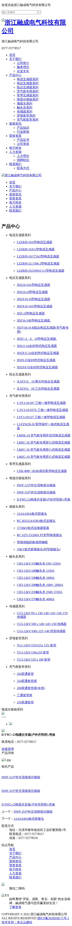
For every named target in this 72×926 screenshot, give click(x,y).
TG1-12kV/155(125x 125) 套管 (36, 645)
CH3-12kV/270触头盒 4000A (36, 599)
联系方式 (23, 168)
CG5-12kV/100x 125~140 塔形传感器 (41, 631)
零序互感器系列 (27, 95)
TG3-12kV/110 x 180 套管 (33, 659)
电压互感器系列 (27, 83)
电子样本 (15, 148)
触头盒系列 (24, 107)
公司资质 (23, 143)
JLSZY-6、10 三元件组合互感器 (38, 388)
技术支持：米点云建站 (17, 922)
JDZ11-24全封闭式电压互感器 (37, 346)
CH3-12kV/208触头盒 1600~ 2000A (40, 585)
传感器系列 (24, 111)
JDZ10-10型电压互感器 (32, 292)
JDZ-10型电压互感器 (31, 313)
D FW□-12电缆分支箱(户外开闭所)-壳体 (43, 499)
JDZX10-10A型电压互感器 (34, 306)
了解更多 (15, 907)
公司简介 (23, 63)
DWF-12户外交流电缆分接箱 (36, 485)
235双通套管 (25, 702)
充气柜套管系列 (27, 119)
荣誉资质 (15, 135)
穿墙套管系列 (26, 115)
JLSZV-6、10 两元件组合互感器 (38, 381)
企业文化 (23, 71)
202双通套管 (25, 673)
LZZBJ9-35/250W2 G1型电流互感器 (40, 270)
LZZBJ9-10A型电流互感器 (34, 242)
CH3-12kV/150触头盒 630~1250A (39, 563)
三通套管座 (24, 695)
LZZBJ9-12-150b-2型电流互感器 (38, 263)
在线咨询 (8, 748)
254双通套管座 (27, 681)
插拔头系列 (24, 103)
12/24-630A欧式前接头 (32, 513)
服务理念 (23, 67)
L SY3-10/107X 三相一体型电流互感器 (42, 410)
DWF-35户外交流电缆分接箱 (36, 492)
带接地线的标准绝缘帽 (32, 542)
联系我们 (15, 164)
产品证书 (23, 139)
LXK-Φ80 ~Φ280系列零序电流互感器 (42, 471)
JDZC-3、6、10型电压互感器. (37, 338)
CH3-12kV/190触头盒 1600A (36, 577)
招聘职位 (23, 160)
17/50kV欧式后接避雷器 (33, 528)
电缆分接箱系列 (27, 99)
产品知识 (23, 127)
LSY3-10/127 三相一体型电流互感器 (41, 417)
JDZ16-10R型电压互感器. (34, 320)
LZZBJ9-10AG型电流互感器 (36, 249)
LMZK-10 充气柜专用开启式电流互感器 (43, 435)
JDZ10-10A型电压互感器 (33, 285)
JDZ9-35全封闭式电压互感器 (36, 360)
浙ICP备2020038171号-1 (53, 918)
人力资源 (15, 152)
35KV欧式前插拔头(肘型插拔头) (38, 549)
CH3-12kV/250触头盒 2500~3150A (39, 592)
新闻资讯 (15, 123)
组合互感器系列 (27, 87)
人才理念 (23, 156)
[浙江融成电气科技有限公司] (21, 175)
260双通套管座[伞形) (31, 688)
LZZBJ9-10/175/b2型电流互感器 (38, 256)
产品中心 (15, 75)
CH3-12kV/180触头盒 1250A (36, 570)
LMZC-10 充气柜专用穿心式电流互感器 (43, 442)
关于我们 (15, 59)
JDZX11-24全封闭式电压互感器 (38, 353)
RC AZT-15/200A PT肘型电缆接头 (39, 535)
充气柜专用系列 (27, 91)
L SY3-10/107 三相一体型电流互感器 (41, 402)
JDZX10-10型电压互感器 (33, 299)
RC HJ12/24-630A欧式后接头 (36, 520)
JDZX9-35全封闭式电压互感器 (37, 367)
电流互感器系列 (27, 79)
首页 (12, 55)
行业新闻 (23, 131)
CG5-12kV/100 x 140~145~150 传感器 (41, 624)
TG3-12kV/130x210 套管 (33, 652)
